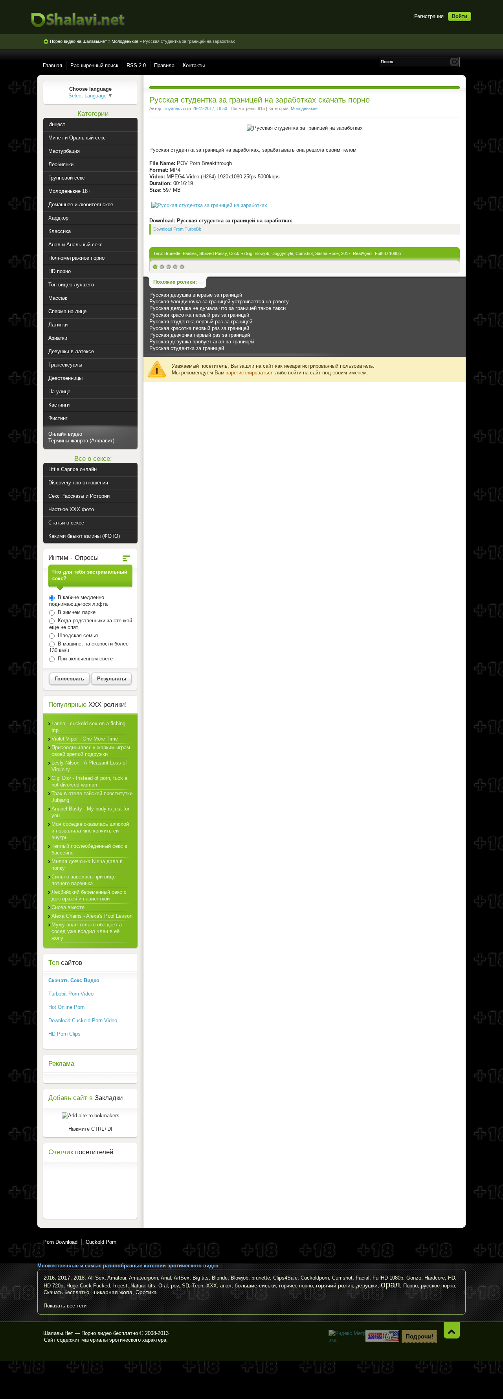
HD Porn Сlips (64, 1034)
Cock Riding (240, 253)
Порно (410, 1286)
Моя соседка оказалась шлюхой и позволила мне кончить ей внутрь (90, 830)
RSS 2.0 (136, 65)
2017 (346, 253)
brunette (261, 1278)
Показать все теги (65, 1306)
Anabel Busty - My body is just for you (90, 812)
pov (175, 1286)
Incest (120, 1286)
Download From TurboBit (177, 229)
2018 (78, 1278)
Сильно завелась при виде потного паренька (83, 880)
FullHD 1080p (388, 253)
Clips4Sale (285, 1278)
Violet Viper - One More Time (84, 739)
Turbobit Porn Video (71, 994)
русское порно (438, 1286)
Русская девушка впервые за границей (195, 295)
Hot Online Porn (66, 1007)
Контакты (194, 65)
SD (185, 1286)
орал (390, 1284)
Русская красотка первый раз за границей (199, 315)
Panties (190, 253)
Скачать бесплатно (66, 1292)
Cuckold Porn (101, 1242)
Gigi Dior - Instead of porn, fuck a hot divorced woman (89, 781)
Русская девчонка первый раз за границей (199, 335)
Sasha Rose (327, 253)
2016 (49, 1278)
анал (225, 1286)
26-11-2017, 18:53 (210, 108)
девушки (367, 1285)
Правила (164, 65)
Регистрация (429, 16)
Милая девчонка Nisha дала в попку (87, 864)
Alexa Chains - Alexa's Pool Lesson (91, 916)
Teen (197, 1286)
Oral (163, 1286)
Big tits (201, 1278)
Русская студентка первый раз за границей (200, 322)
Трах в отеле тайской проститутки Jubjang (91, 796)
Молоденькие (304, 108)
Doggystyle (282, 253)
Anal (166, 1278)
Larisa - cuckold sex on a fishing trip (88, 727)
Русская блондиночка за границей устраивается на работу (219, 301)
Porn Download (60, 1242)
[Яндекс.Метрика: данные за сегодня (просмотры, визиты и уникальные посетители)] (348, 1336)
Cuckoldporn (315, 1278)
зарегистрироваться (250, 373)
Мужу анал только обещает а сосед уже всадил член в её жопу (86, 931)
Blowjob (262, 253)
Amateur (116, 1278)
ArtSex (181, 1278)
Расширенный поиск (94, 65)
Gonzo (413, 1278)
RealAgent (363, 253)
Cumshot (304, 253)
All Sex (96, 1277)
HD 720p (53, 1286)
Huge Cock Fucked (88, 1286)
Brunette (172, 253)
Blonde (220, 1278)
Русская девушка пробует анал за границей (201, 342)
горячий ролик (334, 1285)
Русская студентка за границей (186, 348)
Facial (362, 1278)
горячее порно (296, 1286)
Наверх (452, 1330)
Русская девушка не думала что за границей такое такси (217, 308)
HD (451, 1278)
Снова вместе (67, 907)
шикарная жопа (112, 1292)
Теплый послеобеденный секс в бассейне (89, 849)
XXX (211, 1286)
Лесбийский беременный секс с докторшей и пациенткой (89, 895)
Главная (52, 65)
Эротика (146, 1292)
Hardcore (434, 1278)
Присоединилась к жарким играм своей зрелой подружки (90, 750)
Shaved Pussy (213, 253)
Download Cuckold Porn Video (82, 1020)
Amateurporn (143, 1278)
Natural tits (142, 1286)
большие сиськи (255, 1285)
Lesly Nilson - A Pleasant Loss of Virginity (89, 766)
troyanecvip (174, 108)
